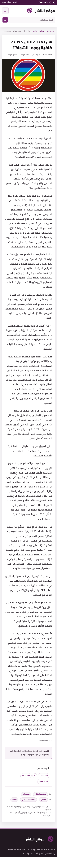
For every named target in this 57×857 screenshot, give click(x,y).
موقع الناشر (45, 10)
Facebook (44, 776)
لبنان (14, 799)
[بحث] (5, 20)
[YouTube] (41, 2)
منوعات (26, 794)
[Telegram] (45, 2)
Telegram (26, 776)
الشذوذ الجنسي (28, 799)
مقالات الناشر (39, 31)
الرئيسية (51, 31)
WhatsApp (43, 781)
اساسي (43, 799)
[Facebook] (53, 2)
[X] (49, 2)
